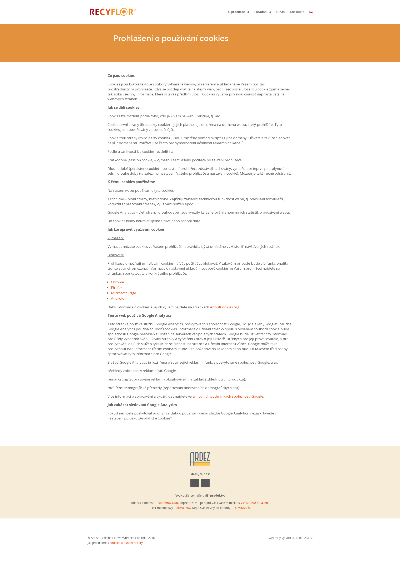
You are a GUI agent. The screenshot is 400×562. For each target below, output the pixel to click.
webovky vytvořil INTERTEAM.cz (290, 538)
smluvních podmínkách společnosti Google (227, 396)
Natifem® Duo (168, 503)
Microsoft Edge (123, 292)
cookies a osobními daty (126, 543)
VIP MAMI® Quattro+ (255, 503)
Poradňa (260, 12)
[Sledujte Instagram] (205, 483)
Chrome (117, 282)
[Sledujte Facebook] (194, 483)
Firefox (116, 287)
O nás (280, 12)
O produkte (236, 12)
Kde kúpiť (297, 12)
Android (118, 298)
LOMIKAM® (242, 508)
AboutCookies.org (224, 307)
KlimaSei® (183, 508)
